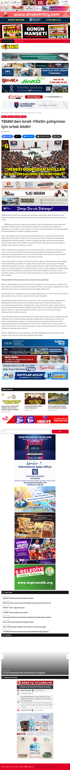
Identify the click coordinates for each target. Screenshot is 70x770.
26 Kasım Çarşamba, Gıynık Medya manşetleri (22, 673)
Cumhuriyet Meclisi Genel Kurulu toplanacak (33, 407)
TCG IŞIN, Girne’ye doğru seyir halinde (26, 41)
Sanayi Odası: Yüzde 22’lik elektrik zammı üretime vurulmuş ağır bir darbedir (10, 408)
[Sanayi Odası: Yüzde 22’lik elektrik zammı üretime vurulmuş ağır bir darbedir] (11, 398)
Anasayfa (5, 112)
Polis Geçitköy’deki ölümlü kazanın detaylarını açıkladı (57, 407)
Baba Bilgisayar (38, 766)
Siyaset (17, 116)
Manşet (11, 112)
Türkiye (23, 116)
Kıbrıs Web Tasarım (49, 766)
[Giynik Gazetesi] (10, 47)
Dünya (4, 116)
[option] (35, 657)
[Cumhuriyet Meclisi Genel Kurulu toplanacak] (35, 398)
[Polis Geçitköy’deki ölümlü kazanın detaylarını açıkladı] (58, 398)
